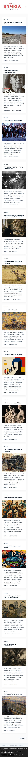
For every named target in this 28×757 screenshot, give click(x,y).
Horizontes (6, 306)
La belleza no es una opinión (12, 403)
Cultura (6, 19)
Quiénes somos (5, 745)
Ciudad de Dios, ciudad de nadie (13, 120)
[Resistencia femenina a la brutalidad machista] (14, 83)
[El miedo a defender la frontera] (14, 705)
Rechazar (11, 754)
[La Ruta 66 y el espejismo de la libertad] (14, 35)
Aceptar (4, 754)
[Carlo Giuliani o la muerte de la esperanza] (14, 462)
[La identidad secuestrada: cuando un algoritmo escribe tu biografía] (14, 228)
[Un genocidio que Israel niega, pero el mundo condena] (14, 609)
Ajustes (17, 754)
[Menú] (25, 6)
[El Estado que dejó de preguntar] (14, 366)
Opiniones (6, 212)
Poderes (6, 117)
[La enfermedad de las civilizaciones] (14, 657)
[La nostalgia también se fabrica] (14, 509)
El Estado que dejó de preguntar (13, 354)
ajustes (11, 752)
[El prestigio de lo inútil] (14, 321)
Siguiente (22, 738)
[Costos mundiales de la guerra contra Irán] (14, 274)
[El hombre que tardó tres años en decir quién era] (14, 180)
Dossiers (6, 67)
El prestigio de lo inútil (10, 310)
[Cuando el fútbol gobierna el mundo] (14, 559)
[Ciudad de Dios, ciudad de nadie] (14, 132)
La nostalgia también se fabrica (13, 497)
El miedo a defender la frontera (13, 694)
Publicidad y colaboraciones (17, 745)
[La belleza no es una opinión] (14, 414)
